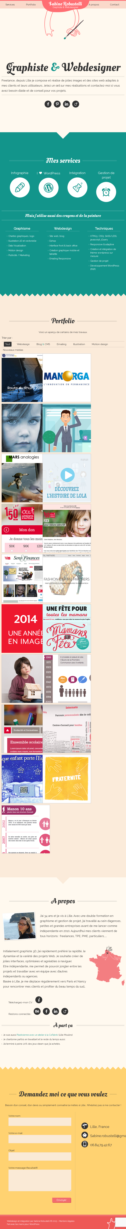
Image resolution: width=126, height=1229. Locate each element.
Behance (37, 1011)
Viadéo (75, 104)
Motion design (100, 344)
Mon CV (38, 999)
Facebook (48, 104)
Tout (7, 344)
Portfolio (31, 4)
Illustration (79, 344)
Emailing (61, 344)
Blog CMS (43, 344)
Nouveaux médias (13, 349)
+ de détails (26, 387)
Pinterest (57, 104)
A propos (94, 4)
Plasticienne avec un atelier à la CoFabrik (37, 1035)
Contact (114, 4)
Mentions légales (66, 1221)
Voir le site (25, 395)
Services (10, 4)
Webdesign (23, 344)
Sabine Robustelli (65, 3)
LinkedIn (66, 104)
